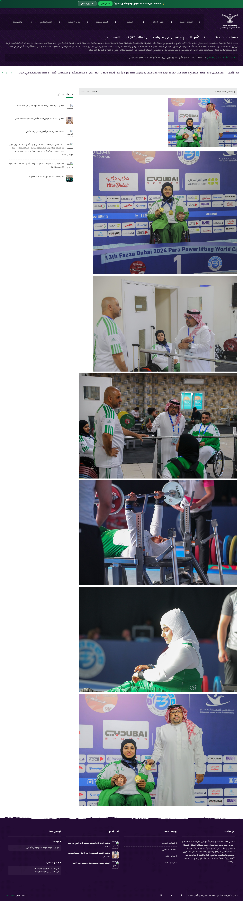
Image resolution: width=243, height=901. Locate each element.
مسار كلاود (10, 895)
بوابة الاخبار (170, 856)
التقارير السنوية (102, 22)
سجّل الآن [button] (105, 3)
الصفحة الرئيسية (186, 22)
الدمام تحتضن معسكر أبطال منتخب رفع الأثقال (45, 131)
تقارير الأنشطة (74, 22)
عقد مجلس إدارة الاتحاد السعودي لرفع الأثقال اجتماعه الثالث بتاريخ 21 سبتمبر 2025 (36, 165)
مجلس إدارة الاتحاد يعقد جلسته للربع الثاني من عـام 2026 (40, 106)
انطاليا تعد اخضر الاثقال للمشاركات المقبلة (46, 177)
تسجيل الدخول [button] (87, 3)
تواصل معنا (17, 22)
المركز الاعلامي (46, 22)
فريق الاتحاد (158, 22)
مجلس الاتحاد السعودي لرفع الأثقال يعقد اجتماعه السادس (39, 118)
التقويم (130, 22)
